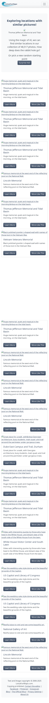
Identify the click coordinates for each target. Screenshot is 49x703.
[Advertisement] (24, 288)
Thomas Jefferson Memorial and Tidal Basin (23, 89)
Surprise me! (24, 63)
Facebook (14, 689)
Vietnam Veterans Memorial (18, 239)
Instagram (34, 689)
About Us (24, 694)
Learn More (10, 104)
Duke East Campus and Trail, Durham (23, 446)
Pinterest (24, 689)
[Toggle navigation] (44, 4)
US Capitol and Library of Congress (21, 575)
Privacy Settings (35, 691)
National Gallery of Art (15, 629)
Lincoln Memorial (12, 180)
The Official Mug (19, 691)
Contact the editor (32, 686)
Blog (8, 691)
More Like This (38, 104)
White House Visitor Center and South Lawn (23, 543)
